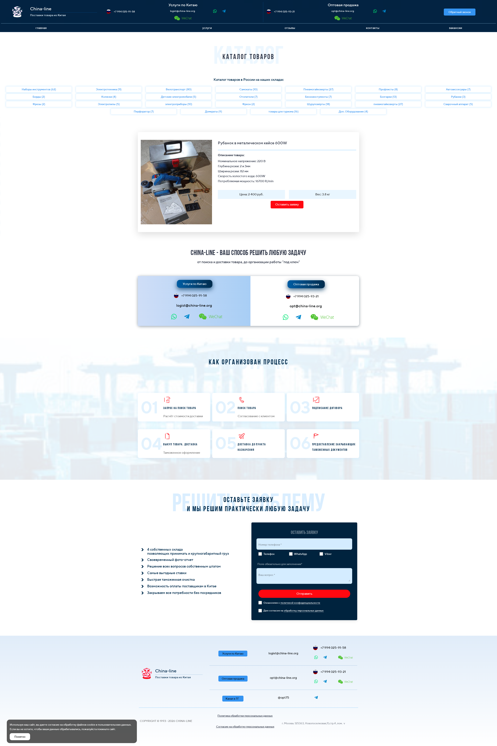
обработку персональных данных (304, 610)
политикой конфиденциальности (300, 602)
